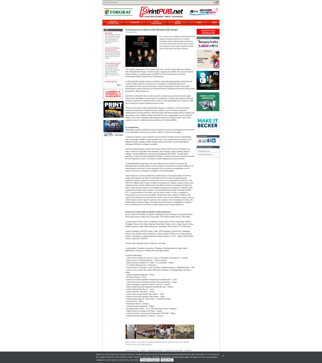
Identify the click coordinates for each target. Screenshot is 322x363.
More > (119, 85)
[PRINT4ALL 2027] (208, 58)
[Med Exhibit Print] (203, 11)
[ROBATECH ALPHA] (208, 80)
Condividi (188, 350)
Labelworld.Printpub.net (205, 154)
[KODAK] (114, 109)
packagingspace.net (204, 151)
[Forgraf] (118, 11)
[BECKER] (208, 122)
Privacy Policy (167, 360)
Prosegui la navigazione (149, 360)
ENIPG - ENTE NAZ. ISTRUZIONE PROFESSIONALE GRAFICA (153, 342)
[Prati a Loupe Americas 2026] (114, 128)
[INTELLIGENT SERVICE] (208, 101)
